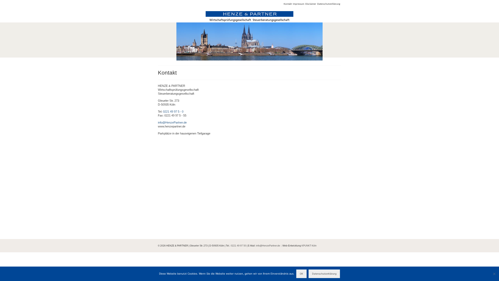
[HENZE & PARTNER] (249, 35)
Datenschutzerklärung (324, 273)
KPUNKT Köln (309, 245)
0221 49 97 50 (238, 245)
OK (301, 273)
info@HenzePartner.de (172, 122)
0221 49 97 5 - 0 (173, 111)
